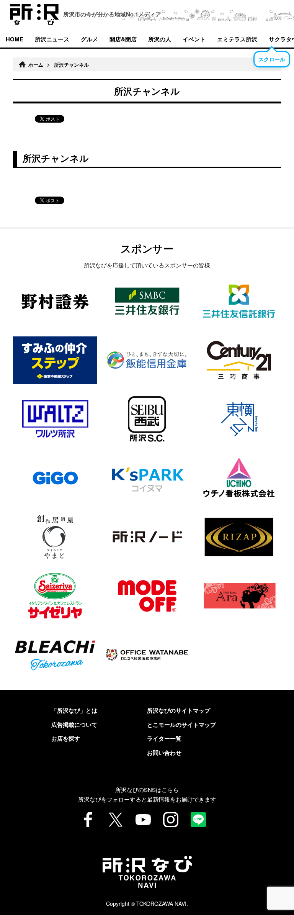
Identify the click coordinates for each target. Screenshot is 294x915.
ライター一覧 (164, 738)
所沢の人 (159, 39)
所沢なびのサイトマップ (178, 710)
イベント (194, 39)
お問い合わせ (164, 752)
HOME (14, 39)
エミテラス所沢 (237, 39)
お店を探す (65, 738)
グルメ (89, 39)
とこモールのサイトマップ (181, 724)
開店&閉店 (123, 39)
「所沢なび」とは (74, 710)
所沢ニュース (52, 39)
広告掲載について (74, 724)
